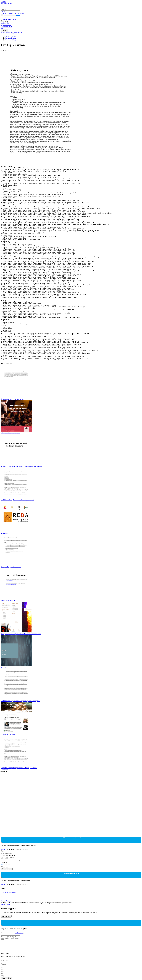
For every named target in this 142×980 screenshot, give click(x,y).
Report (3, 901)
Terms (8, 905)
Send (9, 978)
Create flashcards (18, 13)
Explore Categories (7, 3)
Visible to (4, 863)
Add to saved (18, 32)
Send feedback (6, 916)
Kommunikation (10, 38)
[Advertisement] (63, 55)
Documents (4, 892)
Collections (12, 19)
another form (19, 933)
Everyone (6, 865)
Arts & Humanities (11, 36)
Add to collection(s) (7, 32)
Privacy (3, 905)
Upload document (7, 13)
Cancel (4, 978)
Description (8, 855)
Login (3, 11)
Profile (3, 28)
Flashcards (4, 19)
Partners (8, 901)
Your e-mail (5, 953)
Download (4, 770)
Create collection (7, 869)
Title (2, 851)
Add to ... (4, 30)
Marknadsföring (10, 40)
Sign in (3, 849)
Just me (5, 867)
